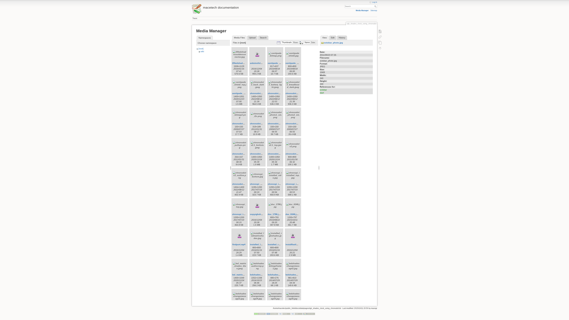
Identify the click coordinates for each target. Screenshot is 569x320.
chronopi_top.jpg (241, 214)
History (342, 37)
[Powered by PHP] (272, 314)
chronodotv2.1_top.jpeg (280, 154)
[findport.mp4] (239, 236)
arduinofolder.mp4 (259, 63)
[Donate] (260, 314)
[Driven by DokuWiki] (309, 314)
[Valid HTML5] (284, 314)
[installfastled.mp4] (293, 236)
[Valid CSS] (297, 314)
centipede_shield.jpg (296, 63)
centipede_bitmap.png (279, 63)
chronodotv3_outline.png (245, 184)
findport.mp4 (238, 244)
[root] (201, 48)
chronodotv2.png (294, 154)
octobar (323, 90)
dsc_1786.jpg (274, 214)
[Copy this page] (380, 42)
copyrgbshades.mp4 (260, 214)
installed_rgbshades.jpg (280, 244)
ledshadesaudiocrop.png (262, 274)
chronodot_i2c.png (259, 123)
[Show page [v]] (380, 31)
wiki (202, 51)
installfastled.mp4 (295, 244)
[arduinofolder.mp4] (257, 54)
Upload (252, 37)
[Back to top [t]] (380, 48)
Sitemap (373, 10)
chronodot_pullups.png (244, 154)
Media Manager (362, 10)
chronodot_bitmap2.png (244, 123)
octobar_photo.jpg (333, 42)
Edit (332, 37)
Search (375, 6)
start (322, 93)
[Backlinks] (380, 37)
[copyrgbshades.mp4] (257, 205)
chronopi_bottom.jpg (260, 184)
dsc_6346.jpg (292, 214)
